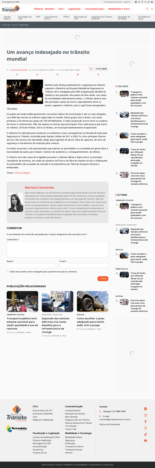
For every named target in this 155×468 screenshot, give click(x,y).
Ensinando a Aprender (43, 414)
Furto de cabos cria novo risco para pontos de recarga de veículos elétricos (139, 178)
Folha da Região (22, 172)
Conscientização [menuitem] (94, 8)
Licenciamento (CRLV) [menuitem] (51, 17)
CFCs (35, 406)
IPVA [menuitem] (38, 16)
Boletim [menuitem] (49, 8)
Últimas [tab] (122, 195)
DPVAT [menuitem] (66, 16)
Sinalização (70, 443)
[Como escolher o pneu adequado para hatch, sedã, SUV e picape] (92, 301)
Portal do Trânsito (10, 25)
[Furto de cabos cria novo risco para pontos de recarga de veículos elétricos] (124, 175)
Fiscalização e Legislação (46, 433)
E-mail (63, 261)
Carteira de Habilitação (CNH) (46, 437)
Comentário (13, 239)
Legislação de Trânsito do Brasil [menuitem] (101, 17)
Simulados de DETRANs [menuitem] (124, 17)
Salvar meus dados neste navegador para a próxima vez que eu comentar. (43, 271)
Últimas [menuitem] (38, 8)
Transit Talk (70, 429)
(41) (119, 411)
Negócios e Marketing (43, 420)
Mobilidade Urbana (73, 437)
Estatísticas (38, 450)
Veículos (69, 453)
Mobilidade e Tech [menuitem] (118, 8)
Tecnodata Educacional (112, 2)
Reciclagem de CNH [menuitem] (24, 17)
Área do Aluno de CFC (42, 410)
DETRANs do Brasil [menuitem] (144, 17)
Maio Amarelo (71, 417)
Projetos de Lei (39, 453)
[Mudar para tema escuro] (152, 9)
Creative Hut (108, 465)
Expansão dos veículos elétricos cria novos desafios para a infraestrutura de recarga (55, 325)
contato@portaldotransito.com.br (114, 419)
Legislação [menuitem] (74, 8)
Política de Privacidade (109, 424)
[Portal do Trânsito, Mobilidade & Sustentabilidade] (17, 413)
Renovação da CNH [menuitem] (80, 17)
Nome (10, 261)
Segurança (70, 440)
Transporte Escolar (73, 450)
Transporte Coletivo (74, 446)
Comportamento (72, 410)
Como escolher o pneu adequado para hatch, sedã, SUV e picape (91, 322)
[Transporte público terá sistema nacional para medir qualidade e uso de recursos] (22, 301)
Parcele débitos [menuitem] (7, 17)
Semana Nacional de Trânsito (78, 423)
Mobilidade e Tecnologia (78, 433)
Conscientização (74, 406)
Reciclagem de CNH (42, 443)
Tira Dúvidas (71, 426)
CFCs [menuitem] (61, 8)
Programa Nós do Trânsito (77, 420)
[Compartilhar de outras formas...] (98, 74)
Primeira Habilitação (42, 440)
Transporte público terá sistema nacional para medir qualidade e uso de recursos (22, 323)
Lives (35, 417)
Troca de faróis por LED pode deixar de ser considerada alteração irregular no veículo (138, 157)
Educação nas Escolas (75, 414)
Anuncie (127, 2)
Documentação (40, 446)
